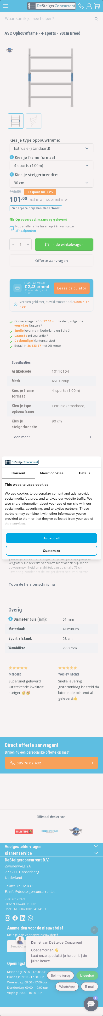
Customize (51, 551)
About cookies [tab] (51, 473)
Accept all (51, 538)
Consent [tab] (18, 473)
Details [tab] (84, 473)
